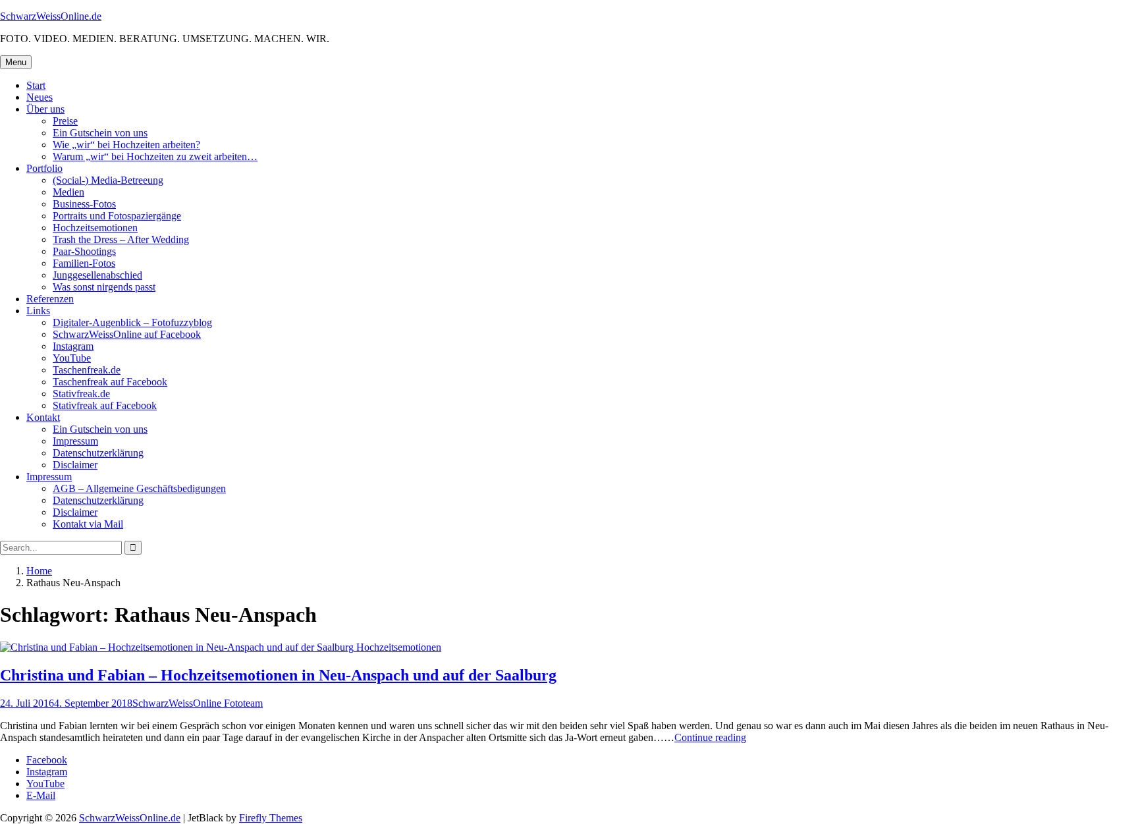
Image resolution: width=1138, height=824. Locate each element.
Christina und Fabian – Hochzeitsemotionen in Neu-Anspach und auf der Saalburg (278, 675)
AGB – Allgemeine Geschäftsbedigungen (139, 488)
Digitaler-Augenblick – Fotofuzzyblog (132, 322)
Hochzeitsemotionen (95, 227)
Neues (39, 97)
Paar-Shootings (84, 251)
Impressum (75, 441)
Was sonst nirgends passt (104, 286)
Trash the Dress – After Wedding (121, 239)
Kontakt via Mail (88, 524)
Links (38, 310)
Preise (65, 120)
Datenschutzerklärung (98, 452)
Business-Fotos (84, 203)
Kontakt (43, 417)
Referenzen (50, 298)
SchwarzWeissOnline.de (50, 16)
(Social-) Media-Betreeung (108, 180)
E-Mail (40, 795)
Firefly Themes (270, 817)
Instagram (73, 346)
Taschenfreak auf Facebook (110, 381)
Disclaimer (75, 464)
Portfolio (44, 168)
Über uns (45, 109)
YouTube (72, 358)
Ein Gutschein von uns (100, 132)
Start (35, 85)
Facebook (46, 759)
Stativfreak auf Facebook (105, 405)
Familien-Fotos (84, 263)
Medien (68, 192)
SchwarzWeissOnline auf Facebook (127, 334)
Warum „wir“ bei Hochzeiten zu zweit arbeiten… (155, 156)
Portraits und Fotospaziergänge (117, 215)
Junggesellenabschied (97, 275)
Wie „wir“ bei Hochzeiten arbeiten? (126, 144)
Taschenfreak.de (87, 369)
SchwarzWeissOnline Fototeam (197, 703)
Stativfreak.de (81, 393)
